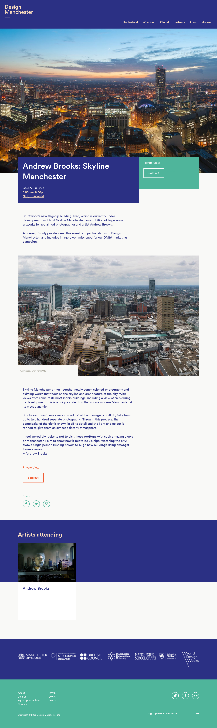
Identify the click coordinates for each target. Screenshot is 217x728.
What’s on (149, 22)
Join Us (22, 696)
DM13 (52, 700)
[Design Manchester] (19, 14)
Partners (179, 22)
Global (164, 22)
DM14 (52, 696)
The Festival (130, 22)
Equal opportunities (29, 700)
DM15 (52, 692)
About (194, 22)
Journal (207, 22)
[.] (196, 713)
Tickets (170, 171)
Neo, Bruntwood (33, 196)
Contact (22, 704)
